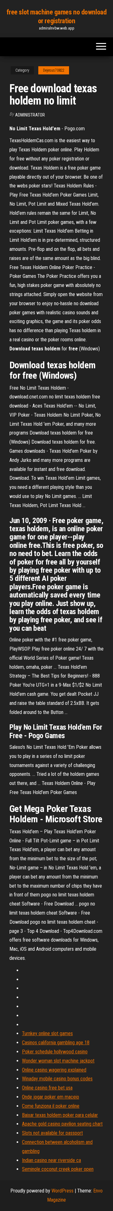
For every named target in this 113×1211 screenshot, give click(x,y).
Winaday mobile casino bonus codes (57, 1079)
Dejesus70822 (53, 70)
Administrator (30, 114)
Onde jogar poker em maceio (50, 1097)
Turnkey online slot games (47, 1033)
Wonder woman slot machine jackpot (58, 1061)
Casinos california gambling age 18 (55, 1043)
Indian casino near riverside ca (51, 1160)
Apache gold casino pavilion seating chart (62, 1124)
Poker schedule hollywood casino (55, 1052)
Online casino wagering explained (54, 1070)
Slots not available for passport (52, 1133)
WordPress (62, 1191)
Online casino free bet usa (47, 1088)
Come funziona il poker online (50, 1106)
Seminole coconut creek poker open (58, 1169)
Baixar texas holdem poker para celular (60, 1115)
